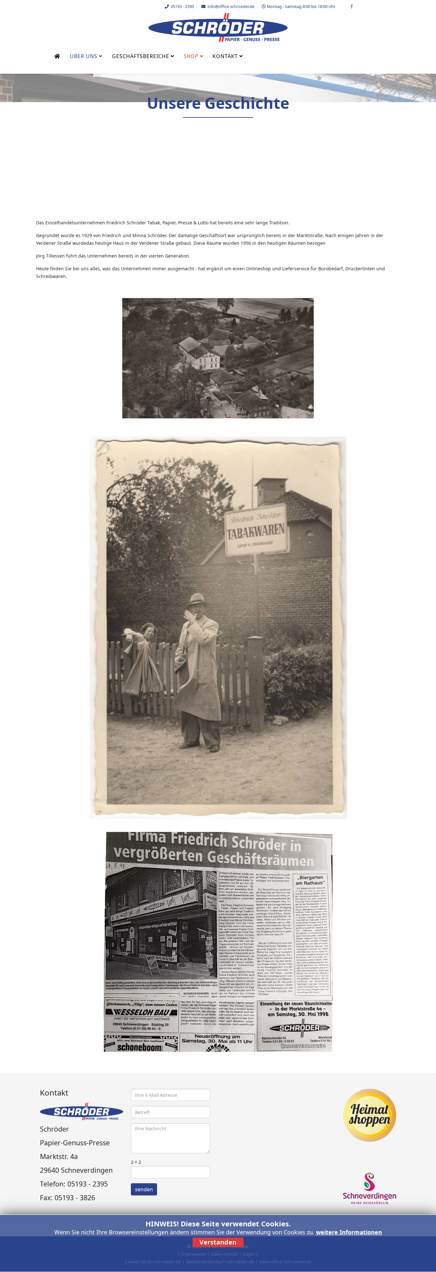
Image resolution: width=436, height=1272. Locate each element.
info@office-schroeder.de (230, 6)
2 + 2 (136, 1162)
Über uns (83, 56)
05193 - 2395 (182, 6)
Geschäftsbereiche (140, 56)
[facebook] (351, 6)
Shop (191, 56)
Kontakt (225, 56)
